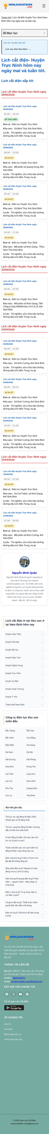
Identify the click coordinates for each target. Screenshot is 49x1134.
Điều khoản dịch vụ (12, 1034)
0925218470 (19, 978)
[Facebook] (7, 994)
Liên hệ (7, 1024)
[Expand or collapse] (44, 33)
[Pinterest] (27, 994)
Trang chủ (6, 17)
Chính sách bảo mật (13, 1039)
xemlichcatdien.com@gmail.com (26, 981)
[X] (13, 994)
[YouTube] (20, 994)
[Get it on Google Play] (14, 1008)
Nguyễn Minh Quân (24, 572)
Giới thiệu (8, 1029)
